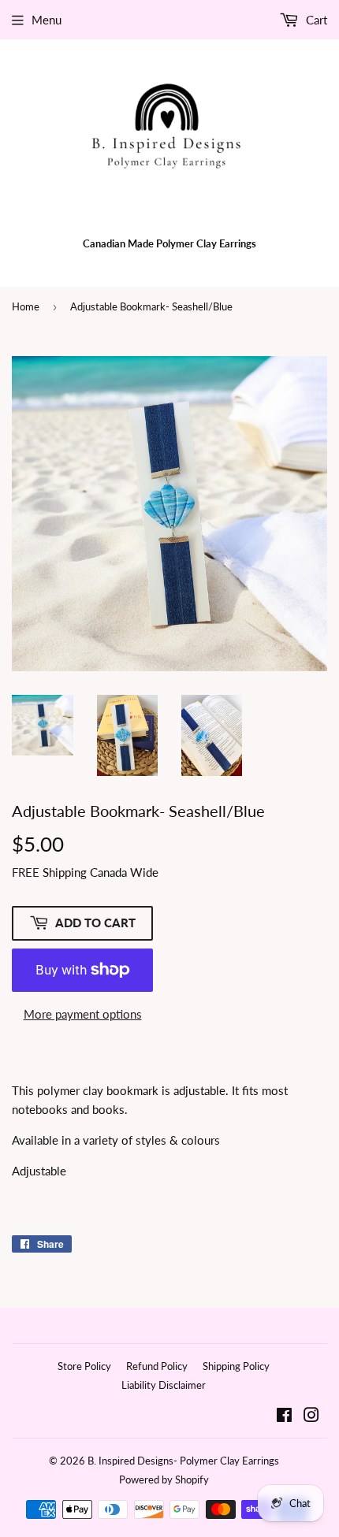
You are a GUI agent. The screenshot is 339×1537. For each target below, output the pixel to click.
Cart (315, 20)
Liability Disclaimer (163, 1385)
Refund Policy (157, 1366)
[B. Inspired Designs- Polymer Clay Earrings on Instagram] (311, 1416)
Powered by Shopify (164, 1479)
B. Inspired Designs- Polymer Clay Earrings (183, 1460)
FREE (25, 872)
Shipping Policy (236, 1366)
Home (25, 306)
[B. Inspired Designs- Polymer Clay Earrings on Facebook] (284, 1416)
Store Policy (84, 1366)
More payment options (83, 1014)
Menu (46, 20)
